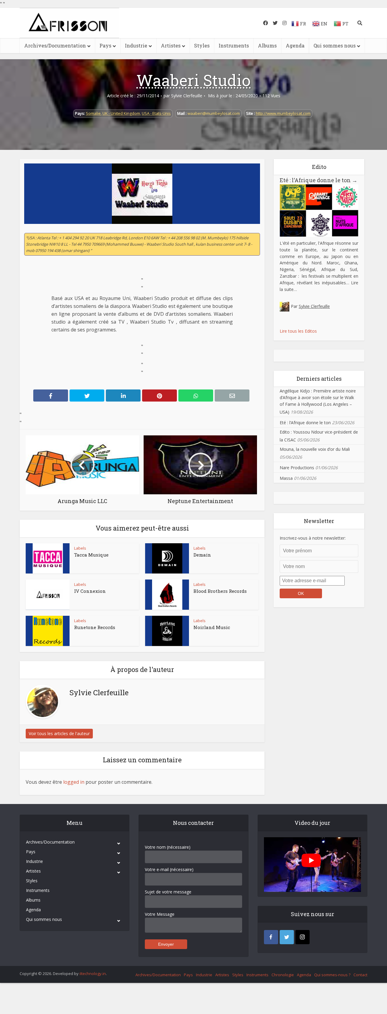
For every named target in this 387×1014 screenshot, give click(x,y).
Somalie (93, 113)
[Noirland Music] (167, 631)
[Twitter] (287, 937)
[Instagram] (302, 937)
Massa (286, 478)
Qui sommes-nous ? (332, 974)
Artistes (170, 45)
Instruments (234, 45)
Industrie (136, 45)
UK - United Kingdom (121, 113)
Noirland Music (212, 627)
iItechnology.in (93, 973)
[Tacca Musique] (48, 558)
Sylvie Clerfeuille (186, 95)
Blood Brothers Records (220, 591)
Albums (267, 45)
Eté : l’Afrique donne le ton (318, 180)
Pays (105, 45)
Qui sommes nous (335, 45)
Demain (202, 555)
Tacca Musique (91, 555)
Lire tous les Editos (298, 331)
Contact (360, 974)
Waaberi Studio (193, 80)
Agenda (295, 45)
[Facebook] (271, 937)
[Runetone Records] (48, 631)
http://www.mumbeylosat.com (283, 113)
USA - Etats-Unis (156, 113)
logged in (73, 782)
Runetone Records (94, 627)
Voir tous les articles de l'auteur (59, 733)
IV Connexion (90, 591)
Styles (202, 45)
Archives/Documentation (55, 45)
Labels (80, 548)
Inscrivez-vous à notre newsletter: (313, 538)
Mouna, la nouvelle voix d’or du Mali (315, 449)
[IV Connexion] (48, 595)
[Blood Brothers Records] (167, 595)
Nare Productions (297, 467)
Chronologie (283, 974)
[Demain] (167, 558)
